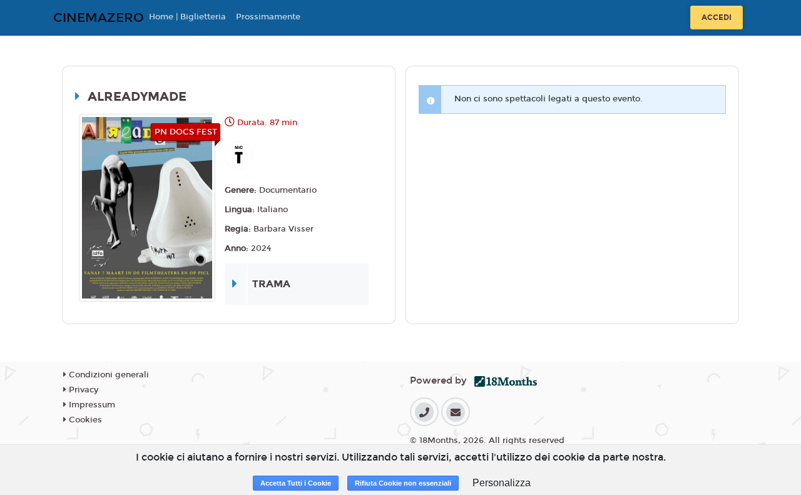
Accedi (717, 17)
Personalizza (501, 482)
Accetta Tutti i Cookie (295, 483)
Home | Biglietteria (187, 17)
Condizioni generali (107, 375)
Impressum (90, 405)
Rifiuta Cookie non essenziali (403, 483)
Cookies (84, 420)
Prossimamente (268, 17)
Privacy (82, 390)
